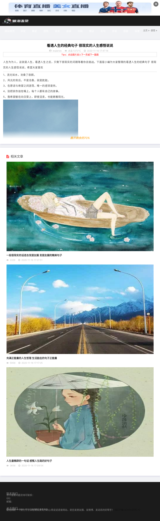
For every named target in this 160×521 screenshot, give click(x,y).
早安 (23, 31)
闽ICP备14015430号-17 (127, 509)
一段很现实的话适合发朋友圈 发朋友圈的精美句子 (34, 255)
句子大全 (44, 509)
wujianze (57, 50)
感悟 (45, 31)
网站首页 (10, 31)
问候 (80, 31)
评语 (114, 31)
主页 (145, 30)
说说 (57, 31)
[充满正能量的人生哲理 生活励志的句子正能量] (80, 353)
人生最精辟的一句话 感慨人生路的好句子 (29, 460)
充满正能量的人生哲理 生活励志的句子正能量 (31, 358)
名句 (102, 31)
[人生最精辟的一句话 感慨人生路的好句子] (80, 455)
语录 (68, 31)
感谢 (125, 31)
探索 (137, 31)
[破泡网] (15, 21)
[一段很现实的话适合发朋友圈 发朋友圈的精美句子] (80, 250)
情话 (91, 31)
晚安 (34, 31)
